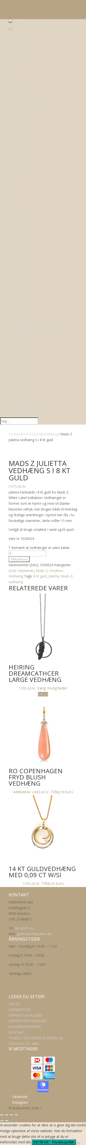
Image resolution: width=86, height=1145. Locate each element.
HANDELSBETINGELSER (27, 1021)
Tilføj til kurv (19, 559)
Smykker (56, 570)
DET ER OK (40, 1142)
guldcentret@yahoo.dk (34, 933)
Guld (12, 570)
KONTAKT (17, 1032)
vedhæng (16, 582)
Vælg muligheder (52, 688)
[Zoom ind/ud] (2, 1115)
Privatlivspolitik (63, 1142)
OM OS (14, 1004)
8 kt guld (40, 576)
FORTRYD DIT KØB (24, 1043)
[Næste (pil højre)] (7, 1120)
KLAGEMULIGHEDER (25, 1026)
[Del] (11, 1115)
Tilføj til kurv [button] (61, 791)
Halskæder (25, 570)
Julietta (53, 576)
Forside (14, 434)
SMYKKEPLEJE (20, 1009)
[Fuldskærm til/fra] (7, 1115)
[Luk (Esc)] (16, 1115)
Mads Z (42, 570)
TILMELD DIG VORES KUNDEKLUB (36, 1038)
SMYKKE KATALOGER (25, 1015)
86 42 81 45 (24, 928)
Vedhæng (50, 434)
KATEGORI (31, 434)
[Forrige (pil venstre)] (2, 1120)
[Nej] (78, 1143)
